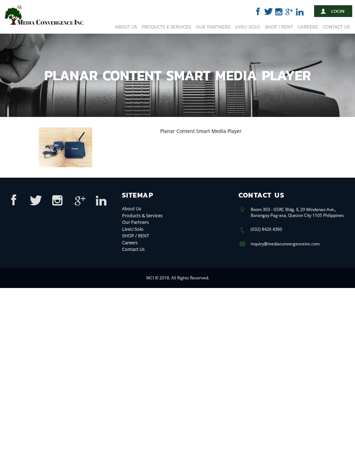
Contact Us (336, 26)
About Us (126, 26)
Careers (308, 26)
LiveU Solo (247, 26)
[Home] (44, 26)
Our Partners (213, 26)
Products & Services (166, 26)
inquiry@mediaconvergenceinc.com (285, 244)
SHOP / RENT (279, 26)
